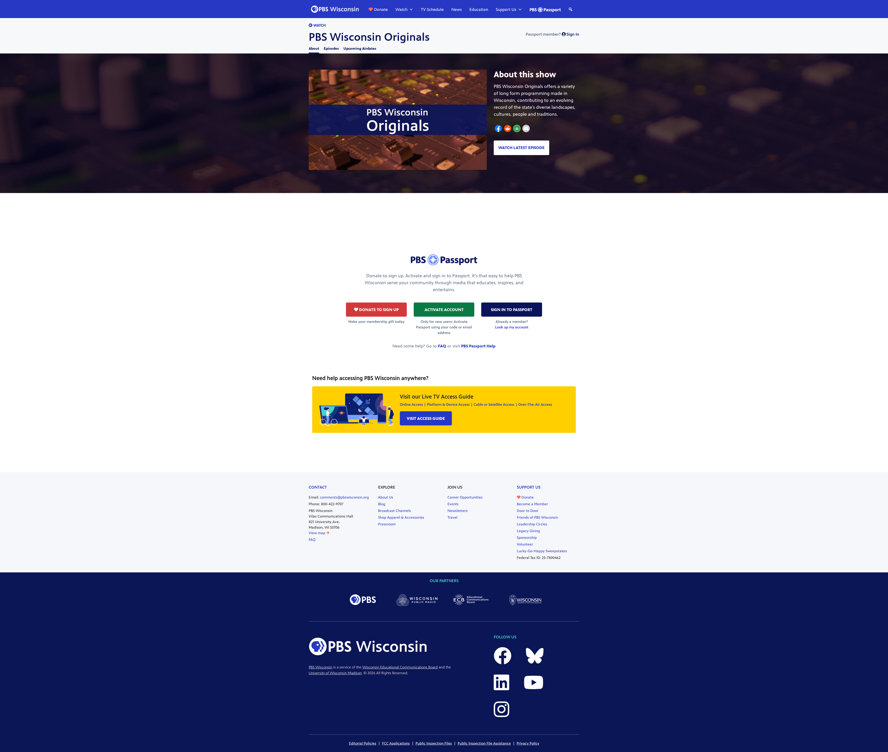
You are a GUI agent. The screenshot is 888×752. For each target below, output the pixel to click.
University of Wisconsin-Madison (335, 673)
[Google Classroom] (516, 129)
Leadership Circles (532, 524)
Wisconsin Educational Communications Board (400, 667)
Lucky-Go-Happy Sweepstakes (542, 551)
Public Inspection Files (434, 743)
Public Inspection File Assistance (484, 743)
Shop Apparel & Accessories (401, 517)
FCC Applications (396, 743)
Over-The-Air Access (535, 404)
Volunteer (525, 544)
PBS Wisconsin (320, 667)
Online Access (411, 404)
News (456, 9)
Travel (452, 517)
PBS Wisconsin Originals (369, 37)
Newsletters (457, 511)
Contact (318, 487)
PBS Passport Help (478, 346)
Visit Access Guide (426, 418)
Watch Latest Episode (521, 147)
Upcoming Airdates (359, 48)
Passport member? (552, 34)
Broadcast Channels (394, 511)
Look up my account (511, 327)
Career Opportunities (465, 497)
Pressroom (387, 524)
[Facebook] (498, 129)
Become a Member (532, 504)
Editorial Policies (362, 743)
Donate (381, 9)
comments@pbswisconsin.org (344, 497)
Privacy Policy (528, 743)
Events (453, 504)
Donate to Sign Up (378, 309)
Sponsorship (527, 537)
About (314, 48)
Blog (381, 504)
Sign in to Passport (511, 309)
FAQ (442, 346)
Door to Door (527, 511)
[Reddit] (507, 129)
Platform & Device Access (448, 404)
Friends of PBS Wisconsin (537, 517)
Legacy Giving (528, 531)
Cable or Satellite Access (494, 404)
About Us (385, 497)
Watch (401, 9)
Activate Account (444, 309)
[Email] (526, 129)
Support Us (506, 9)
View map (317, 533)
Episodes (331, 48)
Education (478, 9)
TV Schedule (432, 9)
